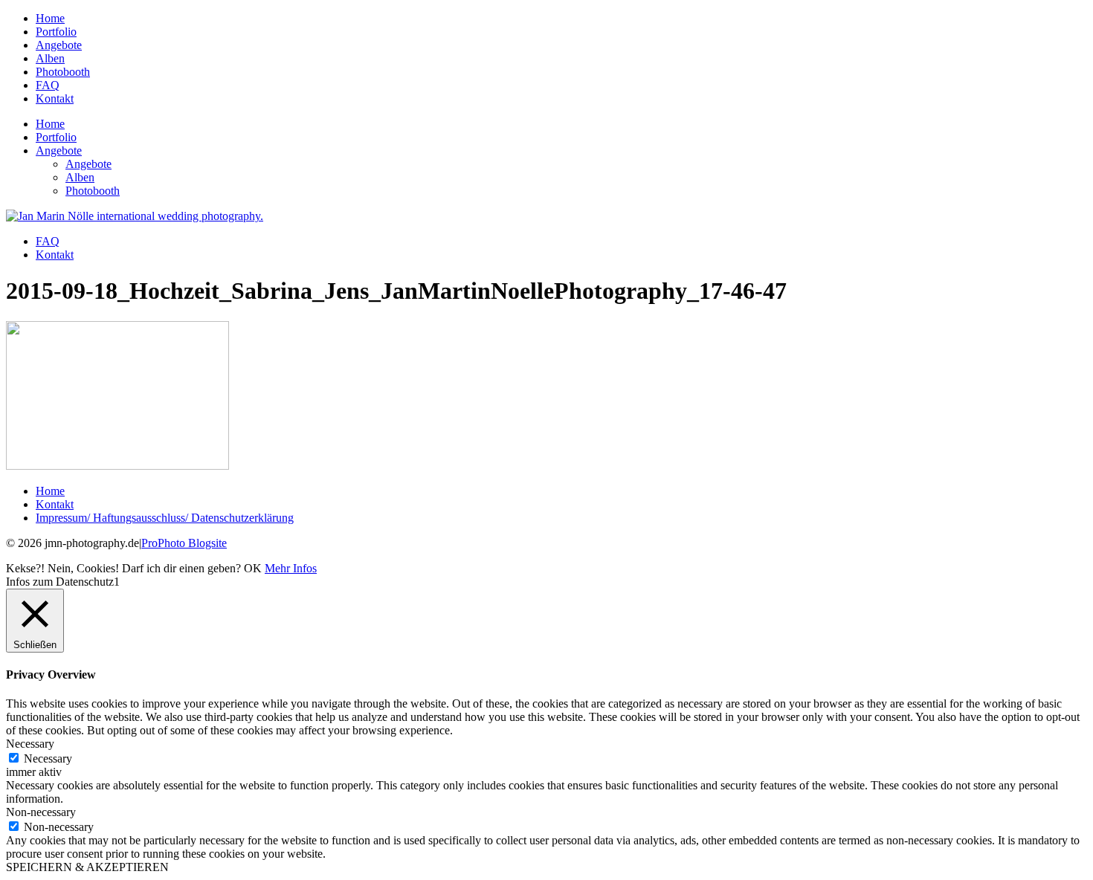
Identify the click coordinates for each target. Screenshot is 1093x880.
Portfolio (56, 31)
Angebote (59, 45)
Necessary (48, 758)
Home (50, 18)
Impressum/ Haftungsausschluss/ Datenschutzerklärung (165, 517)
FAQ (47, 85)
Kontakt (55, 98)
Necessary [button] (30, 743)
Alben (50, 58)
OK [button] (253, 568)
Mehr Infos (291, 568)
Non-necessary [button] (41, 812)
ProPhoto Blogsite (184, 543)
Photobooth (63, 71)
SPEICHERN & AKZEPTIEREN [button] (87, 867)
